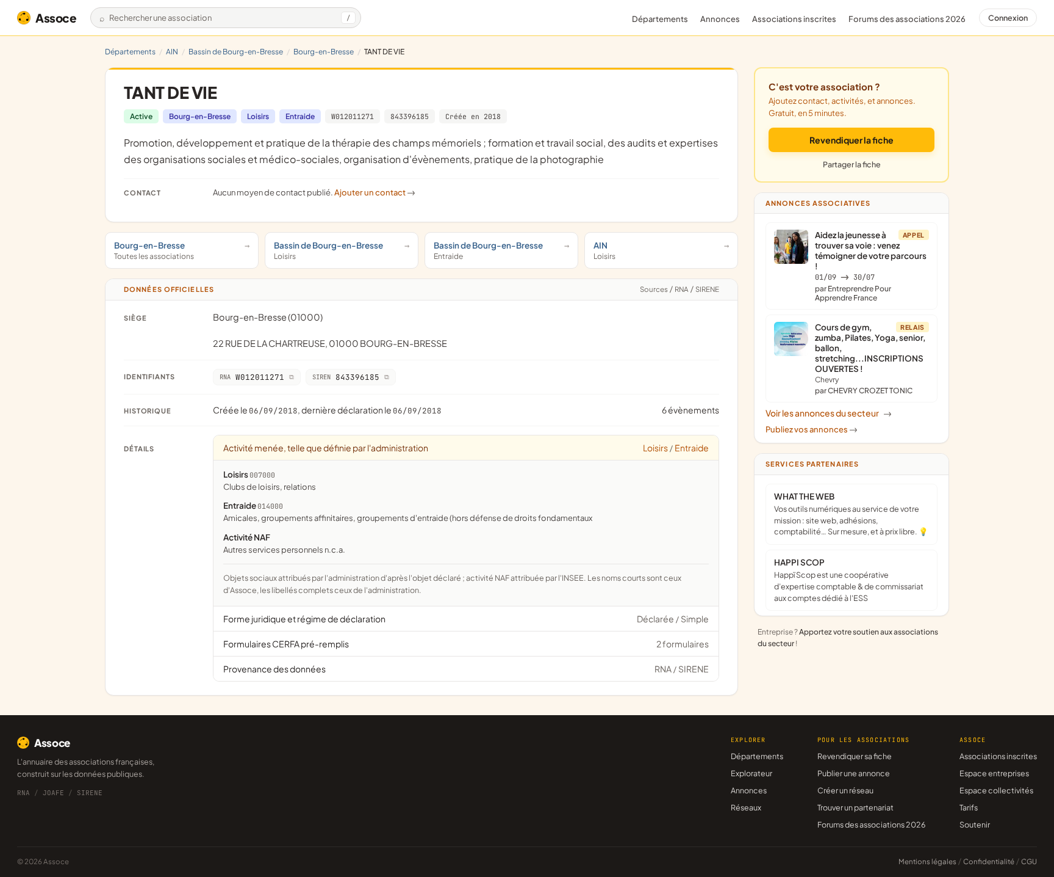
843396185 (409, 116)
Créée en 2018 (473, 116)
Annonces (720, 19)
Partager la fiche (852, 164)
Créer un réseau (845, 790)
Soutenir (974, 824)
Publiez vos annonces (811, 429)
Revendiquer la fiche (851, 139)
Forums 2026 (907, 19)
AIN (172, 51)
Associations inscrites (794, 19)
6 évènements (690, 409)
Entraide (300, 116)
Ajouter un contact (374, 192)
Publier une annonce (853, 773)
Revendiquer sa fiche (854, 756)
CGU (1029, 861)
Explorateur (751, 773)
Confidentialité (988, 861)
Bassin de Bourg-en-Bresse (235, 51)
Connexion (1008, 18)
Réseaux (746, 807)
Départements (660, 19)
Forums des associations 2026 (871, 824)
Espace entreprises (994, 773)
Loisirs (258, 116)
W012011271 (352, 116)
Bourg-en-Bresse (323, 51)
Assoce (56, 17)
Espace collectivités (996, 790)
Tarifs (968, 807)
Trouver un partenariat (855, 807)
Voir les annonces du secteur (828, 412)
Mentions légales (927, 861)
